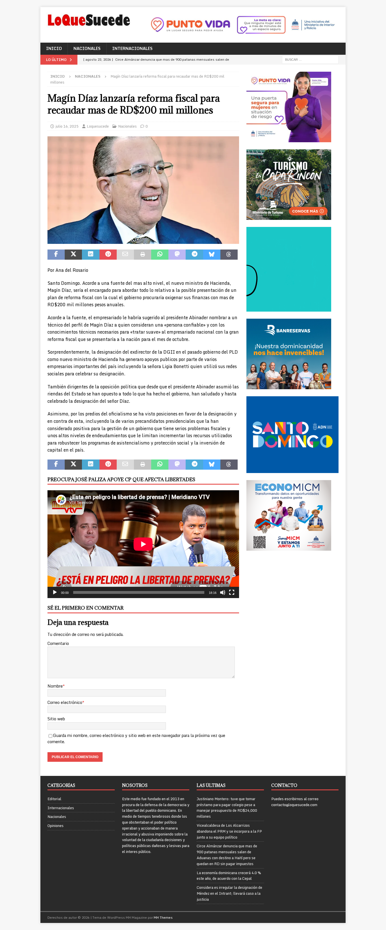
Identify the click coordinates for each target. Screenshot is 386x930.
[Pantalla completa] (232, 592)
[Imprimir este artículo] (142, 255)
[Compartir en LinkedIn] (90, 255)
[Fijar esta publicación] (108, 255)
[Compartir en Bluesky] (211, 255)
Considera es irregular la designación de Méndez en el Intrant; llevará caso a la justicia (229, 893)
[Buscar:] (310, 59)
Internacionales (132, 48)
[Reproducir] (55, 592)
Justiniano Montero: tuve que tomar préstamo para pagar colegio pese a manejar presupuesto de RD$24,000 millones (227, 807)
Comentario (58, 643)
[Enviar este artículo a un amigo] (125, 255)
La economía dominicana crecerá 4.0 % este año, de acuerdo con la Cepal (229, 876)
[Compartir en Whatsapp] (159, 255)
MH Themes (163, 917)
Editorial (54, 799)
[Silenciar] (222, 592)
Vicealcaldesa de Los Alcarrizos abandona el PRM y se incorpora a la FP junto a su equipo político (229, 831)
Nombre (55, 686)
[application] (143, 544)
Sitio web (56, 718)
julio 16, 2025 (67, 126)
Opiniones (55, 825)
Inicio (54, 48)
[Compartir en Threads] (229, 255)
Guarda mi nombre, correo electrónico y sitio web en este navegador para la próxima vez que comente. (136, 738)
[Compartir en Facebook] (56, 255)
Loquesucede (98, 126)
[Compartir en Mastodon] (177, 255)
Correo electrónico (64, 702)
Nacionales (87, 48)
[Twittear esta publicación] (73, 255)
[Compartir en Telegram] (194, 255)
